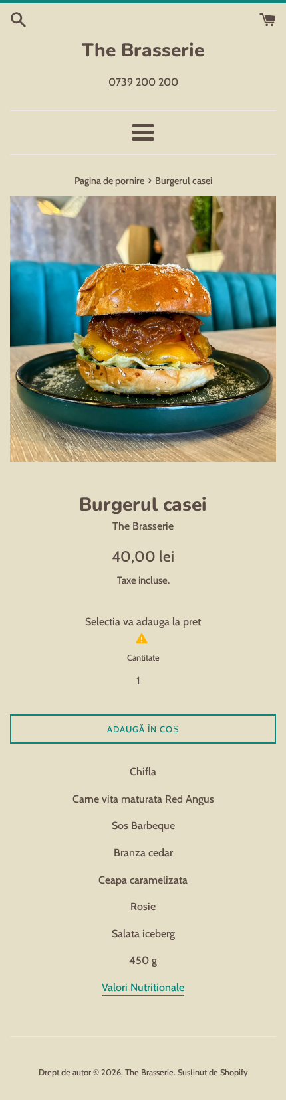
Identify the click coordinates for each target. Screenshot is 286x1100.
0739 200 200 (143, 82)
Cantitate (143, 658)
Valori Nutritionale (143, 987)
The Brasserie (143, 50)
